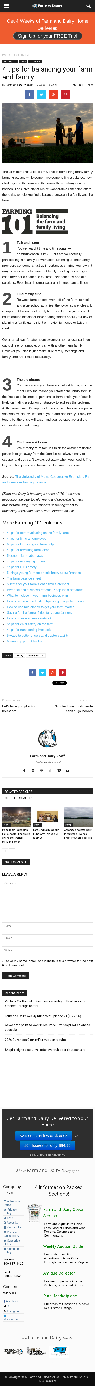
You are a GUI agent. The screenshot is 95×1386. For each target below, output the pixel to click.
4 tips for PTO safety (22, 567)
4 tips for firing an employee (26, 538)
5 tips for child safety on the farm (30, 624)
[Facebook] (26, 771)
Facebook (12, 1301)
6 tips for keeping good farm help (30, 544)
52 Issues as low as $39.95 (44, 1136)
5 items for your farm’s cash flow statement (38, 584)
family (19, 655)
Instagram (13, 1311)
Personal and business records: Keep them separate (45, 590)
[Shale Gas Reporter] (36, 1354)
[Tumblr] (51, 771)
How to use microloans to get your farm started (40, 607)
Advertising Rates (12, 1203)
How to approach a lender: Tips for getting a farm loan (45, 601)
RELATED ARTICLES (18, 792)
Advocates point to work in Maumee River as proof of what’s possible (78, 834)
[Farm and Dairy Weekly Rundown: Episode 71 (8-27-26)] (47, 816)
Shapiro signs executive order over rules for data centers (45, 1050)
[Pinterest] (43, 771)
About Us (12, 1222)
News (23, 61)
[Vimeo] (60, 771)
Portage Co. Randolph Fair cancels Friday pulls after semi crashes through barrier (45, 1004)
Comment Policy (12, 1250)
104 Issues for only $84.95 (47, 1145)
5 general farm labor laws (25, 555)
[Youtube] (69, 771)
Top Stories (35, 61)
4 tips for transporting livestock (29, 630)
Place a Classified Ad (12, 1234)
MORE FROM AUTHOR (20, 798)
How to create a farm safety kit (29, 618)
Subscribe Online (12, 1242)
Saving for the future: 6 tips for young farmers (39, 612)
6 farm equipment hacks (24, 641)
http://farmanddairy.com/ (48, 762)
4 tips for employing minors (26, 561)
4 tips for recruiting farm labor (28, 550)
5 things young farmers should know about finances (44, 573)
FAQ (9, 1218)
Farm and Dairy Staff (19, 84)
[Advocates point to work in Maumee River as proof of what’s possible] (78, 816)
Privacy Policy (10, 1211)
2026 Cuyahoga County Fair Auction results (35, 1039)
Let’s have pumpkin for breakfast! (19, 708)
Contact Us (14, 1227)
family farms (36, 655)
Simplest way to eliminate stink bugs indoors (74, 708)
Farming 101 (10, 61)
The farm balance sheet (24, 578)
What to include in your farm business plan (37, 595)
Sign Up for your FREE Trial (47, 36)
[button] (89, 6)
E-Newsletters (11, 1317)
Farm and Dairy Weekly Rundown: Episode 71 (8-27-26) (46, 834)
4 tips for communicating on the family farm (38, 533)
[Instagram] (34, 771)
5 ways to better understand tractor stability (38, 635)
